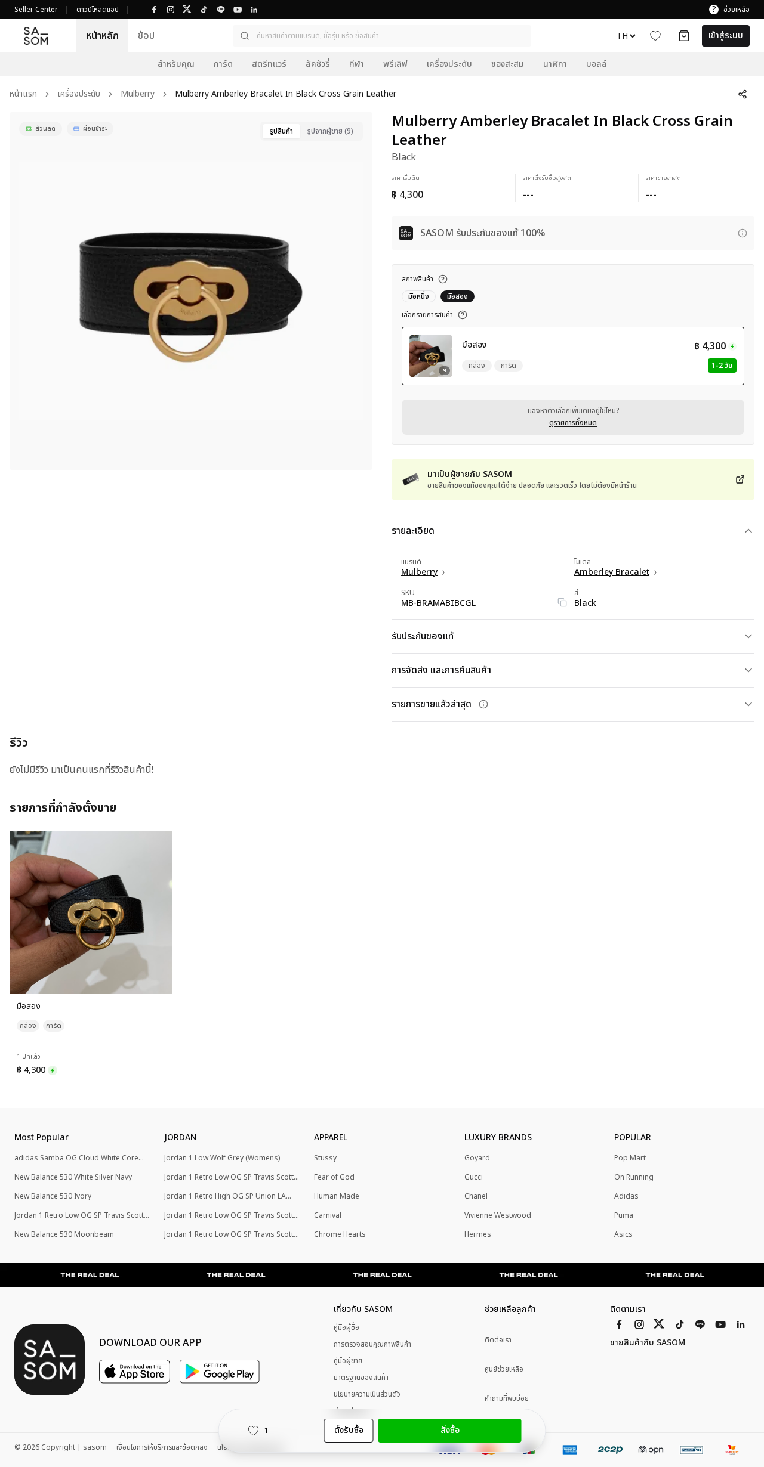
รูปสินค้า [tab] (281, 131)
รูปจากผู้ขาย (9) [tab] (330, 131)
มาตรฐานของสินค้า (361, 1377)
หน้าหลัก (102, 36)
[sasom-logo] (35, 36)
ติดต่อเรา (498, 1340)
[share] (742, 94)
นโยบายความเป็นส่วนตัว (367, 1394)
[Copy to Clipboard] (562, 602)
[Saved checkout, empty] (684, 36)
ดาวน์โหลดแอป (97, 9)
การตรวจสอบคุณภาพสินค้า (372, 1344)
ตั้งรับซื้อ (348, 1430)
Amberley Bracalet (611, 572)
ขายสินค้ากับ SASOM (647, 1343)
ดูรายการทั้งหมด (573, 423)
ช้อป (146, 36)
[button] (382, 36)
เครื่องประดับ (78, 94)
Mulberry (138, 94)
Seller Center (36, 9)
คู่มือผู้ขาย (348, 1361)
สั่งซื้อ (450, 1430)
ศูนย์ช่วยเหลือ (504, 1369)
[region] (191, 291)
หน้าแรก (23, 94)
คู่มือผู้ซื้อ (346, 1327)
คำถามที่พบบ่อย (507, 1399)
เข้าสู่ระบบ (725, 35)
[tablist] (311, 131)
